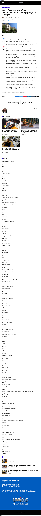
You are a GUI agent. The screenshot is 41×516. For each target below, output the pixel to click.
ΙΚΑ (3, 317)
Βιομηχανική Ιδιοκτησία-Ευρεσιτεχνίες (9, 202)
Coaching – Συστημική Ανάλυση (8, 161)
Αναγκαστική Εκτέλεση (6, 173)
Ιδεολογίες (4, 314)
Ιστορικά (3, 320)
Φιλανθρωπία (4, 442)
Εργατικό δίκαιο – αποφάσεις (7, 298)
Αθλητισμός (4, 166)
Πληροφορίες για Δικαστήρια (7, 375)
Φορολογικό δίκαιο (5, 446)
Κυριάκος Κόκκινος (15, 92)
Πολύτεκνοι (4, 389)
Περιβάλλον (4, 374)
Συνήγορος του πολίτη (6, 415)
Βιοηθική (4, 200)
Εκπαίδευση (4, 267)
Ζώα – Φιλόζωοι (5, 308)
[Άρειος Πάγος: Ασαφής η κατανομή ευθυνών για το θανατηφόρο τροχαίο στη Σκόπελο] (30, 123)
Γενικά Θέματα (5, 207)
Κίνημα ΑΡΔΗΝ (5, 327)
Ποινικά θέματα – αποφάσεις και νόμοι (9, 379)
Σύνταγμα (4, 417)
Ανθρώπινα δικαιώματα (6, 176)
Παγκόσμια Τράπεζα (5, 370)
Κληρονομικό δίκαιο (5, 331)
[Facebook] (3, 38)
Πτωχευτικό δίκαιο (5, 398)
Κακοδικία (4, 324)
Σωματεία (4, 422)
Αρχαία (3, 187)
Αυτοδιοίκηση (4, 195)
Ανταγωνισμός (5, 178)
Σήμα (3, 401)
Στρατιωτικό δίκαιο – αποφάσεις (8, 403)
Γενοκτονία (4, 209)
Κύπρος (3, 339)
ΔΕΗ (3, 214)
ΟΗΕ (3, 360)
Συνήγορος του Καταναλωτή (7, 413)
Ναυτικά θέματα (5, 351)
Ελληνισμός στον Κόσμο (6, 272)
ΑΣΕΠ (3, 188)
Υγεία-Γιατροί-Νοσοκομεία (7, 434)
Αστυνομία (4, 192)
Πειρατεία (4, 372)
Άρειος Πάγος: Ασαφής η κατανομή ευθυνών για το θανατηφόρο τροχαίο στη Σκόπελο (29, 131)
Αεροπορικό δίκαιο (5, 164)
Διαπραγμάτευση (5, 224)
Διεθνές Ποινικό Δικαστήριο (7, 236)
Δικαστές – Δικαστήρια (6, 245)
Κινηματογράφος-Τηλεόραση (7, 329)
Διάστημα (4, 226)
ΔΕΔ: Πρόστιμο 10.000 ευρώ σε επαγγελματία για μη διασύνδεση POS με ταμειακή (10, 131)
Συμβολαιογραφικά (5, 405)
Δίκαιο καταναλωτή (5, 240)
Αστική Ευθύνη (5, 190)
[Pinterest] (3, 46)
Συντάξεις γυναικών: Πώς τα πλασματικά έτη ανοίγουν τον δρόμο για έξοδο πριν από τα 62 (10, 149)
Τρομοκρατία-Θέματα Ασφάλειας (8, 432)
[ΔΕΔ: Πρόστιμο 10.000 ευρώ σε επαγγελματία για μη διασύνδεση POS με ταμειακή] (11, 123)
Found (1, 515)
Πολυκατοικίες (5, 387)
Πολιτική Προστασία (6, 384)
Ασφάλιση (4, 193)
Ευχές (3, 307)
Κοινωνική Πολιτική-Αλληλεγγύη (8, 332)
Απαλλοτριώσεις (5, 180)
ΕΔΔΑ (3, 257)
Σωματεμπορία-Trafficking (7, 423)
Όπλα (3, 365)
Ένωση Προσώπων (5, 290)
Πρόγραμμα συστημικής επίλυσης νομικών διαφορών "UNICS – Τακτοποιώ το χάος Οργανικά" (18, 391)
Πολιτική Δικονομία (5, 382)
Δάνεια (3, 211)
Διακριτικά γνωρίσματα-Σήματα (8, 221)
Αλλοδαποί (4, 169)
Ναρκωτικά (4, 350)
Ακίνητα (4, 7)
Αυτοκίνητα (4, 199)
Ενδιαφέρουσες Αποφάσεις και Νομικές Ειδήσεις (10, 279)
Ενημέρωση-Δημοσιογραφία (7, 284)
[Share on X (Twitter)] (8, 20)
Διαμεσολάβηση (5, 223)
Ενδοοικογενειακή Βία (6, 281)
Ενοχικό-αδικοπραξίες (6, 288)
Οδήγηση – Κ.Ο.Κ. (5, 358)
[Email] (3, 49)
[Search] (38, 3)
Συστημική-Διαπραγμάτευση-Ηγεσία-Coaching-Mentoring (12, 420)
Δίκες (3, 248)
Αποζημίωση (4, 183)
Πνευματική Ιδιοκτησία (6, 377)
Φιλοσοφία (4, 444)
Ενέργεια (3, 283)
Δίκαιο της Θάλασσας (6, 243)
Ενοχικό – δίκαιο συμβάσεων (7, 286)
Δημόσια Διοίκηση (5, 216)
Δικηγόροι (4, 250)
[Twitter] (3, 41)
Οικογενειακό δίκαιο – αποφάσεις (8, 362)
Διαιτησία (4, 219)
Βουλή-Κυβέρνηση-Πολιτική (7, 204)
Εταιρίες (3, 302)
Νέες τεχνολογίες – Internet (7, 355)
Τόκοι (3, 427)
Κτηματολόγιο (4, 336)
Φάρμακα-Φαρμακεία (6, 441)
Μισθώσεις (8, 7)
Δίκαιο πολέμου (5, 241)
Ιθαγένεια (4, 315)
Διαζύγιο (3, 217)
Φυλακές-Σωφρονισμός (6, 447)
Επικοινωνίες (4, 293)
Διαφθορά (4, 231)
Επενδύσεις (4, 291)
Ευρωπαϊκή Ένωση (5, 303)
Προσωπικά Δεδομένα (6, 394)
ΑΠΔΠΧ (3, 181)
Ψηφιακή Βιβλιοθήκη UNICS (7, 451)
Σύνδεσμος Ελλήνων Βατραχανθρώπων (9, 408)
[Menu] (3, 3)
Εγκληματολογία (5, 255)
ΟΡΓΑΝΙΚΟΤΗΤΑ (5, 367)
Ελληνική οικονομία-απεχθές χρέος (8, 271)
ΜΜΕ (3, 348)
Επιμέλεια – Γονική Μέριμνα (7, 295)
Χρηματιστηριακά (5, 449)
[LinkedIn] (3, 44)
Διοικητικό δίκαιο (5, 252)
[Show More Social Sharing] (12, 20)
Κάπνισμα (4, 326)
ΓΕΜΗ (3, 205)
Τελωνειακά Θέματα (5, 425)
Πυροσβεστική (5, 399)
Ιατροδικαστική (5, 312)
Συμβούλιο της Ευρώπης (6, 406)
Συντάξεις (4, 418)
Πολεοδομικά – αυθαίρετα (7, 381)
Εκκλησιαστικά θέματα (6, 264)
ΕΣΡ (3, 300)
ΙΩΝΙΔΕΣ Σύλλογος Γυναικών (7, 322)
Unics (6, 17)
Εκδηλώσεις (4, 262)
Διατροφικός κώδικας (6, 229)
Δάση (3, 212)
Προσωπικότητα (5, 396)
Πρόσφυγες (4, 393)
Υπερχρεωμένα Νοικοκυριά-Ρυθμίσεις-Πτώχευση (11, 439)
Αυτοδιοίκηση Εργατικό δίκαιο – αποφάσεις (10, 197)
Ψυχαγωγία (4, 453)
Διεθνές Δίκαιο (4, 233)
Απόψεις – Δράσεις (5, 185)
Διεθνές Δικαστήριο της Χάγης (7, 235)
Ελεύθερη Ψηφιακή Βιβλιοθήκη (7, 269)
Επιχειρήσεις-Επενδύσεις (6, 296)
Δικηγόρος (9, 92)
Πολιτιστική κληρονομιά (6, 386)
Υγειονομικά (4, 435)
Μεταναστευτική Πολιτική (7, 344)
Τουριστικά (4, 429)
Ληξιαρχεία (4, 341)
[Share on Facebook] (6, 20)
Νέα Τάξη (4, 353)
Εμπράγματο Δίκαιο (5, 276)
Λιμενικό (3, 343)
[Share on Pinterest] (10, 20)
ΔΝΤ (3, 253)
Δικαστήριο (4, 247)
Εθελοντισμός (4, 259)
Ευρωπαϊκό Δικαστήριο (6, 305)
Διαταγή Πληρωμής (5, 228)
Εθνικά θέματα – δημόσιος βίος (7, 260)
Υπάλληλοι (4, 437)
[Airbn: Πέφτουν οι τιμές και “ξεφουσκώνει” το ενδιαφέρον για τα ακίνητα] (9, 32)
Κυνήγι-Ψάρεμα (5, 338)
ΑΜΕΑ (3, 171)
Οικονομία (4, 363)
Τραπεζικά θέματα (5, 430)
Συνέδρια (4, 411)
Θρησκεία (4, 310)
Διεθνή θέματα (5, 238)
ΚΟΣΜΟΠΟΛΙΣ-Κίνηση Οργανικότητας (9, 334)
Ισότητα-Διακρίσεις (5, 319)
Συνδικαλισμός (5, 410)
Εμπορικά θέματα (5, 274)
